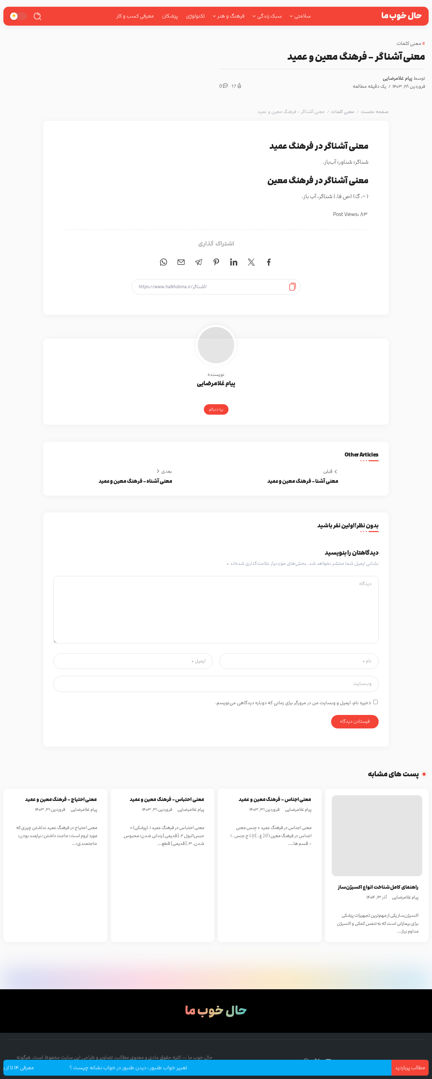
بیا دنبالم (216, 409)
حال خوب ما (401, 16)
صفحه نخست (375, 111)
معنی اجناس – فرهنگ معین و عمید (275, 799)
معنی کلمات (342, 111)
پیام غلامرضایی (397, 78)
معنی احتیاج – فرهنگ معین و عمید (61, 799)
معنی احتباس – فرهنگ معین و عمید (167, 799)
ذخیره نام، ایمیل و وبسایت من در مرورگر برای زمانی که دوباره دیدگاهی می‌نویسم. (293, 702)
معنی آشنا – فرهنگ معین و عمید (302, 481)
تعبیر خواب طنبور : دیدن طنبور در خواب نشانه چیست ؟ (143, 1068)
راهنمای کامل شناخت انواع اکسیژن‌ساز (378, 887)
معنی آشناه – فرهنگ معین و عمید (135, 481)
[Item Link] (377, 835)
